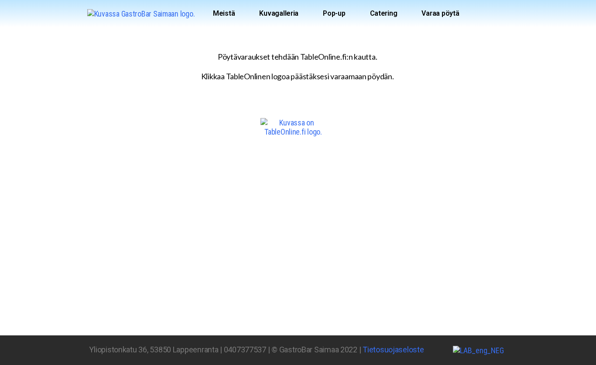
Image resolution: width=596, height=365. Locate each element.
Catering (383, 13)
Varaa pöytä (440, 13)
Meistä (224, 13)
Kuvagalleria (278, 13)
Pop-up (334, 13)
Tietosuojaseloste (393, 349)
